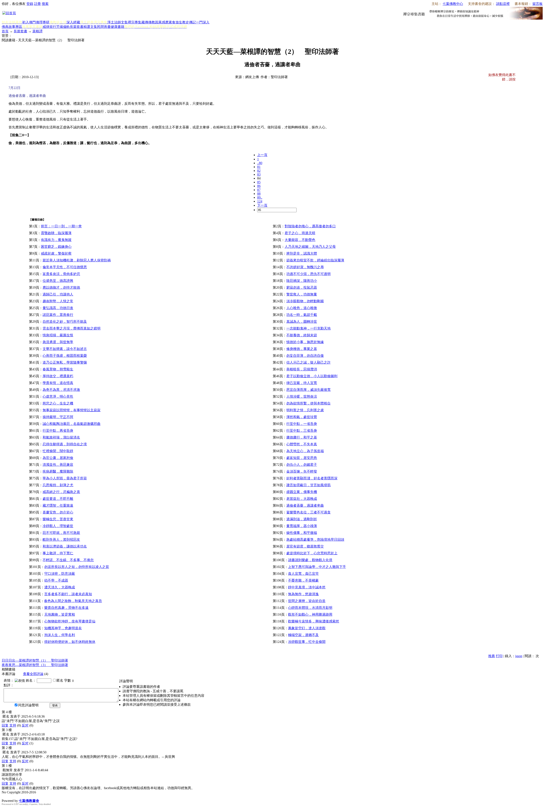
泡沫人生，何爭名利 (59, 635)
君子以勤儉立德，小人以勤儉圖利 (311, 376)
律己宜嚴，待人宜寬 (301, 383)
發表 (55, 705)
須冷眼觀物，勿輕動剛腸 (305, 301)
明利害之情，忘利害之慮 (305, 410)
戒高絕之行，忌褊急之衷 (61, 492)
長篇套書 (76, 27)
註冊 (37, 4)
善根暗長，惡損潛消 (301, 369)
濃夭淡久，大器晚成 (59, 587)
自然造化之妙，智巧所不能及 (65, 321)
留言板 (537, 4)
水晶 (5, 796)
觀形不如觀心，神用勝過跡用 (310, 614)
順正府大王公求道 (23, 796)
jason (518, 656)
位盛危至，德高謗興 (58, 280)
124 (259, 201)
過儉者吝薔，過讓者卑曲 (305, 505)
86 (259, 186)
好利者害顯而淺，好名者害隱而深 (311, 478)
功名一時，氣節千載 (301, 315)
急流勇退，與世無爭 (58, 342)
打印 (499, 656)
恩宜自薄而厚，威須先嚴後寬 (308, 389)
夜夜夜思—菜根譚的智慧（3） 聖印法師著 (35, 665)
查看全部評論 (33, 674)
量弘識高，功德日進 (58, 308)
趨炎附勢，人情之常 (58, 301)
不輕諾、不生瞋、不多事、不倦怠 (68, 560)
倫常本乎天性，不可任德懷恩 (65, 267)
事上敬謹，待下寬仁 (58, 553)
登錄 (29, 4)
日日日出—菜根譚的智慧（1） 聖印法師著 (35, 660)
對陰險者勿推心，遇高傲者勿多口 (310, 226)
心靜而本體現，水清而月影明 (310, 607)
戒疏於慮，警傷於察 (56, 253)
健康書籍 (117, 27)
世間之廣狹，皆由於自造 (307, 601)
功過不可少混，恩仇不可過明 (308, 274)
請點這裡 (503, 4)
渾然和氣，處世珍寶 (301, 417)
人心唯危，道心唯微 (301, 308)
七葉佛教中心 (453, 4)
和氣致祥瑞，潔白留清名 (61, 437)
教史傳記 (189, 22)
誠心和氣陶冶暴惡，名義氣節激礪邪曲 (71, 424)
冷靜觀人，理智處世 (58, 526)
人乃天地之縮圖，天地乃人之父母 (310, 246)
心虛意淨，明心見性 (58, 396)
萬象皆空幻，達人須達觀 (307, 628)
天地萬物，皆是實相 (59, 614)
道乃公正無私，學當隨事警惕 (65, 362)
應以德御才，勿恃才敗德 (61, 287)
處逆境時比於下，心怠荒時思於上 (311, 553)
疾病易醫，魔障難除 (58, 471)
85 (259, 182)
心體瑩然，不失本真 (301, 444)
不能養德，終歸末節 (301, 335)
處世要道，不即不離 (58, 498)
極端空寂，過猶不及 (303, 635)
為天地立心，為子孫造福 (305, 451)
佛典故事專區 (12, 27)
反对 (25, 725)
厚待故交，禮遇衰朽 (58, 376)
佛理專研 (42, 22)
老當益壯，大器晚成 (301, 498)
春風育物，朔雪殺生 (58, 369)
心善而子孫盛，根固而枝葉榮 (65, 355)
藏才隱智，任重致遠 (58, 505)
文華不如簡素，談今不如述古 (65, 349)
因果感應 (162, 22)
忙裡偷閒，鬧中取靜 (58, 451)
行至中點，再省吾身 (58, 430)
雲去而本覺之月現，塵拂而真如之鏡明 (71, 328)
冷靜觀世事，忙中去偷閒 (307, 642)
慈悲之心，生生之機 (58, 403)
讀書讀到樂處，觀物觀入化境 (310, 560)
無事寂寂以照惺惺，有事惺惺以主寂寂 (71, 410)
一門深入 (202, 22)
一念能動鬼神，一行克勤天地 (308, 328)
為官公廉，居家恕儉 (58, 458)
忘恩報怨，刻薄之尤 (58, 485)
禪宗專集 (134, 22)
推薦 (491, 656)
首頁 (5, 31)
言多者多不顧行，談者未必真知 (68, 594)
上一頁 (262, 155)
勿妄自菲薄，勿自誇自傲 (305, 355)
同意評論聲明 (28, 705)
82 (259, 170)
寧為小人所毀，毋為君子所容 (65, 478)
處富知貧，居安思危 (301, 458)
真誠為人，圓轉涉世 (301, 321)
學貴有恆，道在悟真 (58, 383)
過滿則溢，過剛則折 (301, 519)
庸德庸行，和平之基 (301, 437)
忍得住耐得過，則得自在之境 (65, 444)
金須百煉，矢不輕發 (301, 471)
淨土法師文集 (117, 22)
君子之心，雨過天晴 (300, 233)
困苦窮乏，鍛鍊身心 (56, 246)
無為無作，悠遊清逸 (303, 594)
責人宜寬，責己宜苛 (303, 573)
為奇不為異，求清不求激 (61, 389)
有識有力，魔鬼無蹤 (56, 240)
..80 (259, 163)
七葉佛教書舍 (29, 801)
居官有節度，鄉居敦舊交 (305, 546)
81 (259, 167)
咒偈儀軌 (63, 27)
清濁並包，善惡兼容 (58, 464)
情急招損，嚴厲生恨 (58, 335)
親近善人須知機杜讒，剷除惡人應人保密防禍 (77, 260)
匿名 (59, 680)
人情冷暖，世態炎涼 (301, 396)
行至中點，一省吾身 (301, 424)
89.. (259, 197)
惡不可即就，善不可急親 (61, 533)
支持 (12, 725)
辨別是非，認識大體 (301, 253)
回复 (5, 725)
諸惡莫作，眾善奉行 (58, 315)
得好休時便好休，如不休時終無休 (69, 642)
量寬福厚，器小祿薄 (301, 526)
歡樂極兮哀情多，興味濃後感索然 (313, 621)
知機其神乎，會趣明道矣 (63, 628)
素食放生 (175, 22)
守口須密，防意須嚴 (59, 573)
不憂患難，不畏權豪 (303, 580)
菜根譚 (37, 31)
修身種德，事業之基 (301, 349)
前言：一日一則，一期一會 (61, 226)
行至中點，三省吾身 (301, 430)
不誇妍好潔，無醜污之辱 (305, 267)
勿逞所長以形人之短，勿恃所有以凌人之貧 (76, 567)
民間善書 (104, 27)
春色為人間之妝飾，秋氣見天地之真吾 (73, 601)
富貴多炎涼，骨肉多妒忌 (61, 274)
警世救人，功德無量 (301, 294)
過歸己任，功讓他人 (58, 294)
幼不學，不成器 (56, 580)
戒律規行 (49, 27)
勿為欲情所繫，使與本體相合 (308, 403)
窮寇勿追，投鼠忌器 (301, 287)
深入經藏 (73, 22)
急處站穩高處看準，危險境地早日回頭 (315, 539)
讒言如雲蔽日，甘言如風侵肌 (308, 485)
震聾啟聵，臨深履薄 (56, 233)
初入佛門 (29, 22)
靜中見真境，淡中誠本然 (307, 587)
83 (259, 174)
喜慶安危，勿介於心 (58, 512)
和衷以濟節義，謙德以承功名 (65, 546)
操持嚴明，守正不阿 (58, 417)
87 (259, 190)
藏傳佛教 (148, 22)
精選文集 (90, 27)
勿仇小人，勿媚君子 (301, 464)
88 (259, 193)
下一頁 (262, 205)
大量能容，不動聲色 (300, 240)
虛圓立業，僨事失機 (301, 492)
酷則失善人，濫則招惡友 (61, 539)
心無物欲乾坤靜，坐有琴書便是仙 (69, 621)
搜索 (45, 4)
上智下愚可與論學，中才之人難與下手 (317, 567)
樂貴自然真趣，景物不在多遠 (66, 607)
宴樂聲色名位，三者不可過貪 (308, 512)
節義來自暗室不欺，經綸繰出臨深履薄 (315, 260)
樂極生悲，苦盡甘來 (58, 519)
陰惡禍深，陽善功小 (301, 280)
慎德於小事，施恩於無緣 (305, 342)
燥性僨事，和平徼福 (301, 533)
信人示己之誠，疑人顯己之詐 (308, 362)
